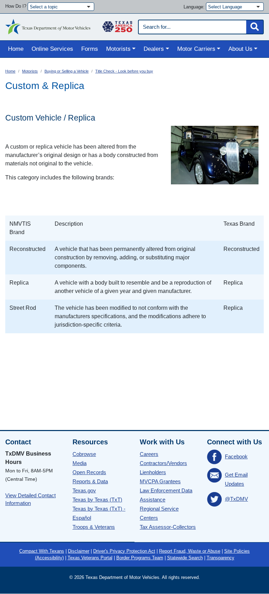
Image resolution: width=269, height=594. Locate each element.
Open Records (89, 472)
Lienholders (153, 472)
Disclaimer (78, 551)
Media (80, 463)
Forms (89, 49)
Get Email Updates (236, 479)
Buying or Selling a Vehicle (66, 71)
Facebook (236, 456)
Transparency (220, 557)
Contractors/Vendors (163, 463)
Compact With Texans (41, 551)
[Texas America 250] (117, 24)
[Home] (47, 25)
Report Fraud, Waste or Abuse (189, 551)
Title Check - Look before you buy (124, 71)
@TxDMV (236, 499)
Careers (149, 454)
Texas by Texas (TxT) (97, 500)
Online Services (52, 49)
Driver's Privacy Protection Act (124, 551)
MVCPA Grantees (160, 481)
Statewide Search (185, 557)
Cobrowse (84, 454)
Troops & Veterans (94, 527)
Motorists (30, 71)
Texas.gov (84, 490)
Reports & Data (90, 481)
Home (15, 49)
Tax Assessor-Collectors (168, 527)
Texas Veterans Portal (90, 557)
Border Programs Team (139, 557)
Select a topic (44, 6)
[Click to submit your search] (254, 27)
